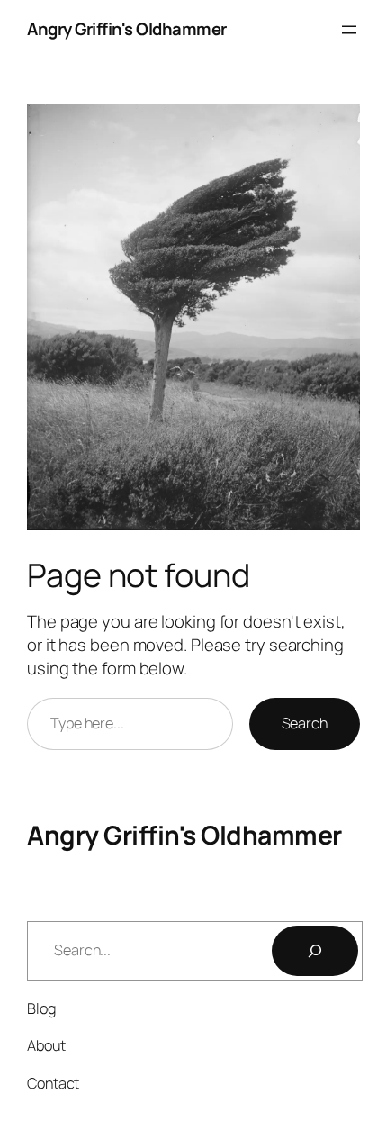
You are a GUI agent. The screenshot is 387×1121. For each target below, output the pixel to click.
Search (305, 723)
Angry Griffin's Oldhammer (127, 29)
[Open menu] (349, 30)
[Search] (315, 951)
